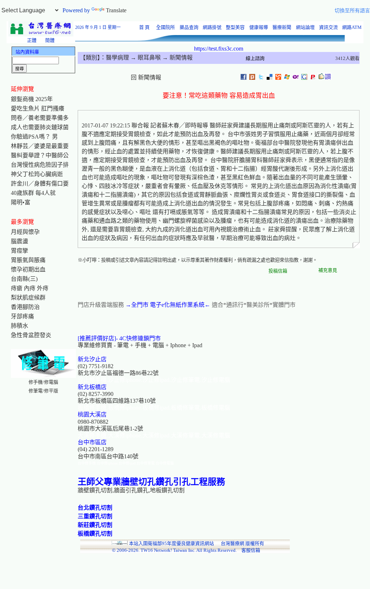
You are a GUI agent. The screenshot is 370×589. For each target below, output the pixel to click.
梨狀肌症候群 (28, 297)
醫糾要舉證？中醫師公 (40, 155)
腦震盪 (19, 241)
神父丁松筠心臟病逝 (37, 174)
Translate (116, 10)
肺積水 (19, 326)
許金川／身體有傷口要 (40, 183)
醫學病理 (117, 57)
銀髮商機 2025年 (32, 99)
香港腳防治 (25, 307)
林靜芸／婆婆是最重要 (40, 146)
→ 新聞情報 (177, 57)
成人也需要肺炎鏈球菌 (40, 127)
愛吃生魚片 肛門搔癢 (37, 108)
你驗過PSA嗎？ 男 (34, 137)
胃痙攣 (19, 251)
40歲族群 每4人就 (33, 193)
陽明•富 (20, 202)
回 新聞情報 (146, 77)
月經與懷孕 (25, 232)
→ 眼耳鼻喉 (145, 57)
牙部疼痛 (22, 316)
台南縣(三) (24, 279)
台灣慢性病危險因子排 (40, 165)
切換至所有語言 (352, 10)
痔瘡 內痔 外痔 (29, 288)
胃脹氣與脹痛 (28, 260)
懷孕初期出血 (28, 269)
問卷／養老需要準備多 (40, 118)
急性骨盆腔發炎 (31, 335)
